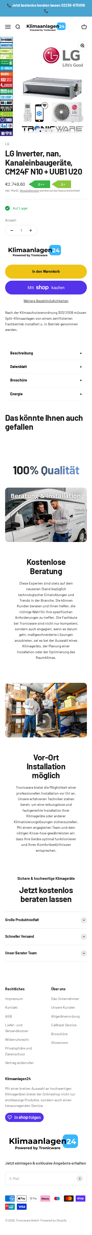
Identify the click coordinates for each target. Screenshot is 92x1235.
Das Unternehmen (65, 998)
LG (7, 144)
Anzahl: (11, 220)
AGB (8, 1016)
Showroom (59, 1042)
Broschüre (18, 380)
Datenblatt (18, 366)
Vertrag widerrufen (19, 1062)
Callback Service (63, 1025)
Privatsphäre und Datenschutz (18, 1051)
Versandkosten (29, 190)
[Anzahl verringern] (11, 230)
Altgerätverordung (65, 1016)
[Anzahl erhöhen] (30, 230)
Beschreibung (21, 353)
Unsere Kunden (63, 1007)
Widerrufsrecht (17, 1039)
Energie (16, 394)
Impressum (14, 998)
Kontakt (11, 1007)
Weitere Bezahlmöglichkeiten (46, 301)
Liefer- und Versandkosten (16, 1028)
